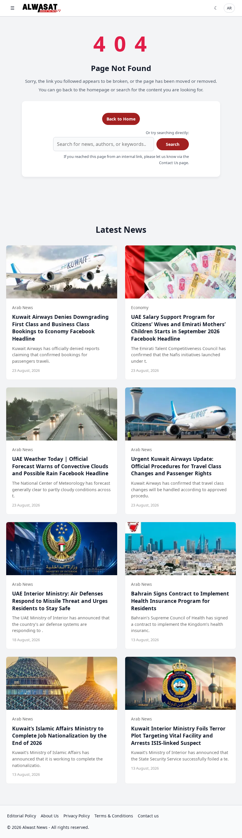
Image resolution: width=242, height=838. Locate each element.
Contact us (148, 816)
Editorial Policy (21, 816)
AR (229, 8)
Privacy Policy (76, 816)
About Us (50, 816)
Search (172, 144)
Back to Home (121, 119)
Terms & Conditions (113, 816)
